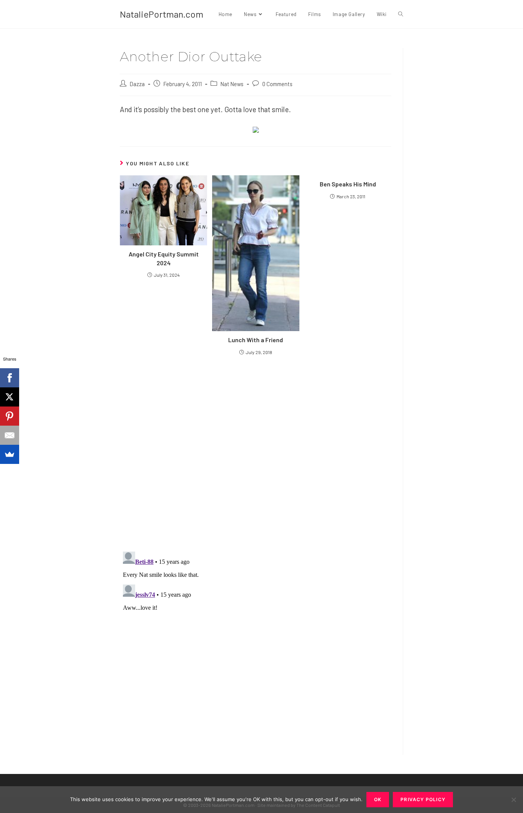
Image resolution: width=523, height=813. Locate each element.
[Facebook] (9, 377)
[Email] (9, 435)
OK (377, 799)
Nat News (232, 83)
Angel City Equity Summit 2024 (164, 258)
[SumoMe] (9, 454)
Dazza (137, 83)
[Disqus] (255, 644)
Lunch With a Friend (255, 339)
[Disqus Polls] (255, 453)
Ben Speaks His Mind (348, 184)
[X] (9, 396)
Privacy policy (422, 799)
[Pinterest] (9, 416)
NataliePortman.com (161, 14)
